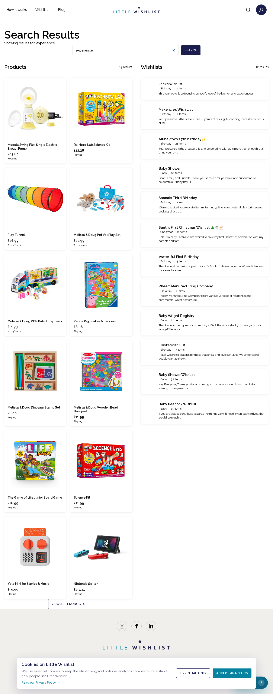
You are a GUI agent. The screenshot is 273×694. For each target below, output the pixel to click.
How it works (16, 10)
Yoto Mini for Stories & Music (28, 583)
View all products (68, 604)
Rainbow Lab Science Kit (92, 144)
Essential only (193, 673)
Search (190, 50)
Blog (61, 10)
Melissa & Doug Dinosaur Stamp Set (34, 407)
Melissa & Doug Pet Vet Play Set (97, 235)
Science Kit (82, 497)
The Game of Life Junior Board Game (35, 497)
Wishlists (42, 10)
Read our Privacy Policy (39, 682)
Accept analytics (232, 673)
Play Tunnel (16, 235)
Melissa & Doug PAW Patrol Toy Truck (35, 321)
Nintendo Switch (86, 583)
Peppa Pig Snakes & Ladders (95, 321)
